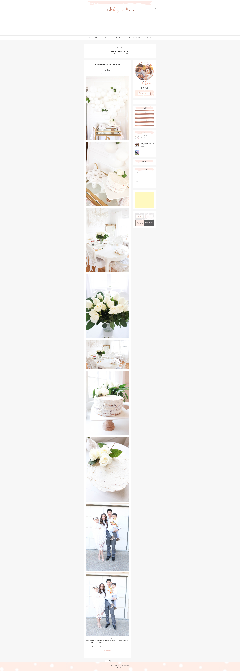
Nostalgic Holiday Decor (145, 135)
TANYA (105, 37)
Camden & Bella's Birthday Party (146, 151)
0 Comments (90, 654)
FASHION (128, 37)
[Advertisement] (120, 26)
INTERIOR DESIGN (116, 37)
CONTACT (149, 37)
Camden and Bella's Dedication (107, 64)
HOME (88, 37)
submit (144, 185)
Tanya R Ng (104, 73)
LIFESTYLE (138, 37)
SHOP (96, 37)
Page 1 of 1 (108, 660)
